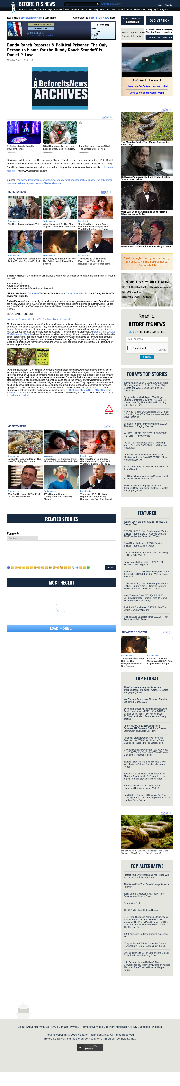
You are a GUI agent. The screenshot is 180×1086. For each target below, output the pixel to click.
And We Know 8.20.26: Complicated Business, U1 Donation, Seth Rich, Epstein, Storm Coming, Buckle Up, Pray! (145, 728)
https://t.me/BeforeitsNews (136, 297)
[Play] (147, 60)
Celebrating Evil (132, 903)
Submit (147, 356)
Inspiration (105, 9)
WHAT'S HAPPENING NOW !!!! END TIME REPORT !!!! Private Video (145, 434)
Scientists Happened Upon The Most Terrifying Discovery (24, 460)
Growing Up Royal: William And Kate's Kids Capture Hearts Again (160, 661)
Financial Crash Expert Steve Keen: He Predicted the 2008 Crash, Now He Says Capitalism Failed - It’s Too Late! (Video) (144, 740)
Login (160, 5)
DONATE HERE (132, 22)
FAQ (53, 1026)
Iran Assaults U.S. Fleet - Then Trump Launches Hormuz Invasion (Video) (142, 786)
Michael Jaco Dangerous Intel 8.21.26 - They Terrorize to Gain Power (146, 618)
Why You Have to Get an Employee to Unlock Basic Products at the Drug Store (146, 954)
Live (114, 9)
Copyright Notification (116, 1026)
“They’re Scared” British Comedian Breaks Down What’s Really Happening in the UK (145, 944)
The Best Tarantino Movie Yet (23, 224)
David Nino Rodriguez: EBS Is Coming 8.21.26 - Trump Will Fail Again (143, 544)
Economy (33, 9)
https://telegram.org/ (160, 287)
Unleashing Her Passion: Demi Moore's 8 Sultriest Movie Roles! (61, 460)
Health (43, 9)
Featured (23, 9)
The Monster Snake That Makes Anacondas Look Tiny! (145, 143)
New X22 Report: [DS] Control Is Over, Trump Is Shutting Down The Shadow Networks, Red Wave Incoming (146, 414)
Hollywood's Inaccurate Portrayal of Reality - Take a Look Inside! (146, 178)
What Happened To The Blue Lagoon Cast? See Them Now (59, 225)
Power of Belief (72, 9)
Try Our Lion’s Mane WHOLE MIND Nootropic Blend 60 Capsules (39, 319)
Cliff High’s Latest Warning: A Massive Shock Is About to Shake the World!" (146, 477)
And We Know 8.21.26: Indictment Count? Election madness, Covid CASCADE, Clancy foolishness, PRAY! (146, 457)
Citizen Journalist (75, 293)
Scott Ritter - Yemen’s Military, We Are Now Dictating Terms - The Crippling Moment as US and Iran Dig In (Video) (147, 797)
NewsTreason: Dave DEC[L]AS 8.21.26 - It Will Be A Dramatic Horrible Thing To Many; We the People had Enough (145, 598)
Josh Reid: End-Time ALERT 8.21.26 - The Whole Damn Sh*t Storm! (145, 608)
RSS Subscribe (140, 1026)
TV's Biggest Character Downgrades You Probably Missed (58, 496)
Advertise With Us (38, 1026)
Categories (164, 9)
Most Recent (140, 9)
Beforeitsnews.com (30, 17)
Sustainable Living (89, 9)
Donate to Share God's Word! (147, 92)
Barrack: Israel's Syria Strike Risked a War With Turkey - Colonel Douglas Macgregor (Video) (145, 764)
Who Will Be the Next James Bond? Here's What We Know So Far (144, 213)
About (21, 1026)
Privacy (74, 1026)
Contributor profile (34, 35)
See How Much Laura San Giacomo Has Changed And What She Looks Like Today (93, 226)
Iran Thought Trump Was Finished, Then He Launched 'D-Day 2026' (145, 700)
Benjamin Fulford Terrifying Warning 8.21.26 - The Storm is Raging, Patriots (146, 425)
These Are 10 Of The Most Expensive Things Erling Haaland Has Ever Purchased (94, 261)
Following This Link (20, 395)
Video (120, 9)
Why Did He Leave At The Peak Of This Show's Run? (24, 495)
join (21, 283)
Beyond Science (55, 9)
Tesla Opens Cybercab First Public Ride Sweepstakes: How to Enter (144, 895)
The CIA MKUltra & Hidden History (141, 910)
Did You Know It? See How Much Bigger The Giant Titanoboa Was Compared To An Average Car (144, 851)
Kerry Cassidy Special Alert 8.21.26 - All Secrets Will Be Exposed (143, 563)
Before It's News (37, 3)
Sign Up (168, 5)
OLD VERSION (160, 21)
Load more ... (61, 628)
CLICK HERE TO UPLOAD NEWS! (159, 37)
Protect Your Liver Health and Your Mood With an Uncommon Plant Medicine (146, 876)
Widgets (157, 1026)
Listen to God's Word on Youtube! (147, 86)
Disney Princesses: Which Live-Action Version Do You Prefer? (24, 259)
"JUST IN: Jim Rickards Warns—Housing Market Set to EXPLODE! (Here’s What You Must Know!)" (145, 445)
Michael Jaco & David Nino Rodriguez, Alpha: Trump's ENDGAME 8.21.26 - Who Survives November (146, 574)
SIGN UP (133, 332)
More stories (48, 35)
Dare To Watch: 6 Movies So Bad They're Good (146, 246)
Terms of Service (91, 1026)
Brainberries (13, 221)
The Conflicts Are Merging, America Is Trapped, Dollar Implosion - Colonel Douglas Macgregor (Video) (146, 488)
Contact (63, 1026)
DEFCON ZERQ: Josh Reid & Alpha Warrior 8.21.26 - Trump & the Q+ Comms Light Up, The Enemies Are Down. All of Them (146, 534)
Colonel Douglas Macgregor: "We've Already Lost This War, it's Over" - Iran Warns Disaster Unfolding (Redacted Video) (146, 752)
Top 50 (129, 9)
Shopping (152, 9)
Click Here (33, 293)
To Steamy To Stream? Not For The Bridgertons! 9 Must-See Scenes (59, 261)
